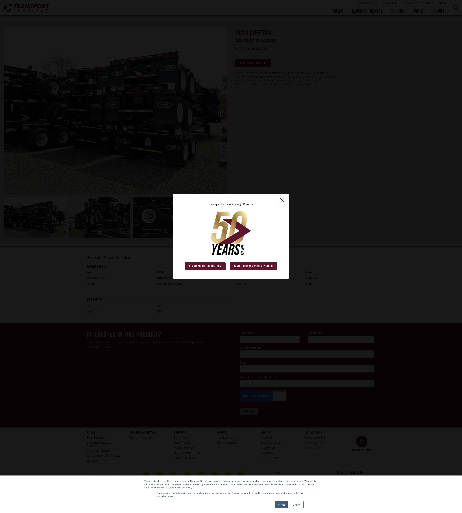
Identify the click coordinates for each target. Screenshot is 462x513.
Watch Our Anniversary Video (253, 266)
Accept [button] (281, 504)
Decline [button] (296, 504)
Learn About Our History (205, 266)
